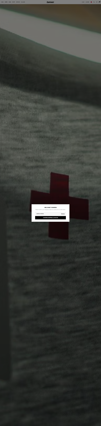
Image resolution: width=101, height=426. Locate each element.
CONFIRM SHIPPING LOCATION (50, 217)
